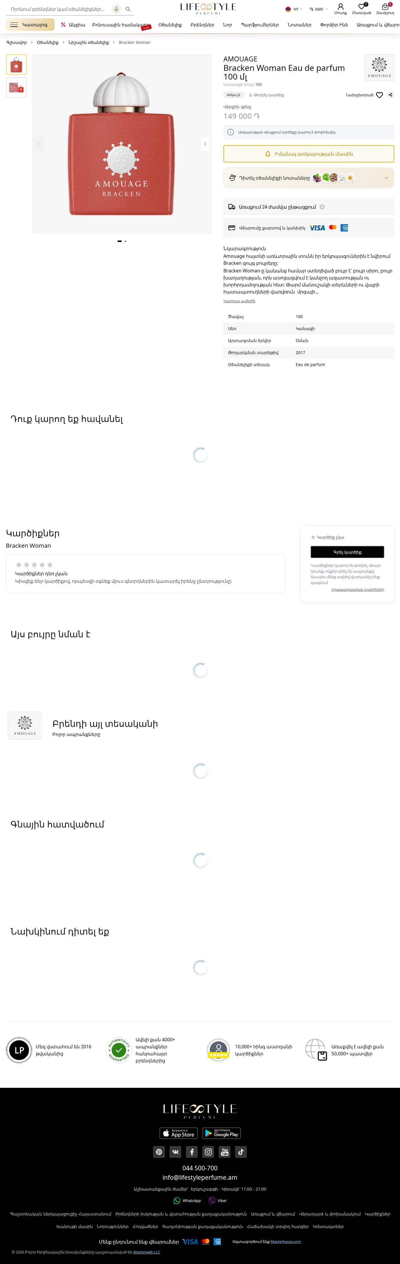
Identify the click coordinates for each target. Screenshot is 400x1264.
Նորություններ (113, 1226)
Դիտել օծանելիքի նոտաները (274, 178)
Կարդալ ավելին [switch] (239, 300)
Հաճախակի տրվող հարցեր (278, 1226)
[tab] (119, 241)
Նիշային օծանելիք (89, 42)
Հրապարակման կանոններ (357, 589)
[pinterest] (159, 1152)
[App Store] (179, 1134)
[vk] (175, 1152)
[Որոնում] (128, 9)
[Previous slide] (38, 144)
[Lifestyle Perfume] (208, 9)
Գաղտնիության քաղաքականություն (202, 1226)
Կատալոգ (35, 24)
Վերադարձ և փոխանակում (330, 1214)
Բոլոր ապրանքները (76, 734)
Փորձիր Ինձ (334, 25)
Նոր (227, 25)
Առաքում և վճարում (273, 1214)
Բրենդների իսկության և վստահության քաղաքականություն (181, 1214)
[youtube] (224, 1152)
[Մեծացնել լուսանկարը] (121, 143)
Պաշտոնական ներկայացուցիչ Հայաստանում (60, 1214)
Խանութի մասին (75, 1226)
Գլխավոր (16, 42)
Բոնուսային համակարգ (121, 25)
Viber (222, 1200)
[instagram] (208, 1152)
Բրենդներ (202, 25)
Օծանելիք (170, 25)
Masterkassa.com (286, 1241)
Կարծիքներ (377, 1214)
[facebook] (192, 1152)
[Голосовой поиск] (116, 9)
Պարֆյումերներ (260, 25)
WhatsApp (192, 1200)
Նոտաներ (300, 25)
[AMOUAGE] (379, 67)
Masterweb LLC (146, 1252)
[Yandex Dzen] (241, 1152)
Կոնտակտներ (328, 1226)
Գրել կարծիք (348, 552)
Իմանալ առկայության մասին (314, 153)
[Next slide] (204, 144)
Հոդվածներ (145, 1226)
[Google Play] (222, 1134)
